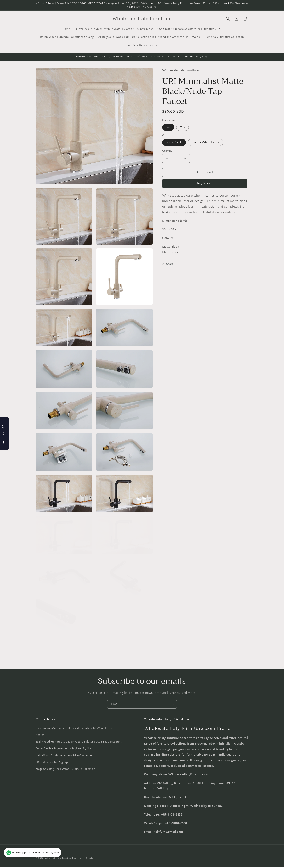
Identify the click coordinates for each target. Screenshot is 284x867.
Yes (182, 127)
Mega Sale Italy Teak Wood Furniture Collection (65, 769)
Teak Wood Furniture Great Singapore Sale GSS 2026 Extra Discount (78, 742)
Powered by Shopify (82, 858)
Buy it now (204, 183)
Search (40, 735)
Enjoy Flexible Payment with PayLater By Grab (64, 748)
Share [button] (169, 264)
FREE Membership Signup (52, 762)
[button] (228, 18)
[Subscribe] (172, 704)
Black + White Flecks (205, 142)
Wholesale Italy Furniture (58, 858)
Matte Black (174, 142)
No (168, 127)
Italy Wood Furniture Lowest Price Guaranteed (65, 755)
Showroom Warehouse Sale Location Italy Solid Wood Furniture (76, 728)
